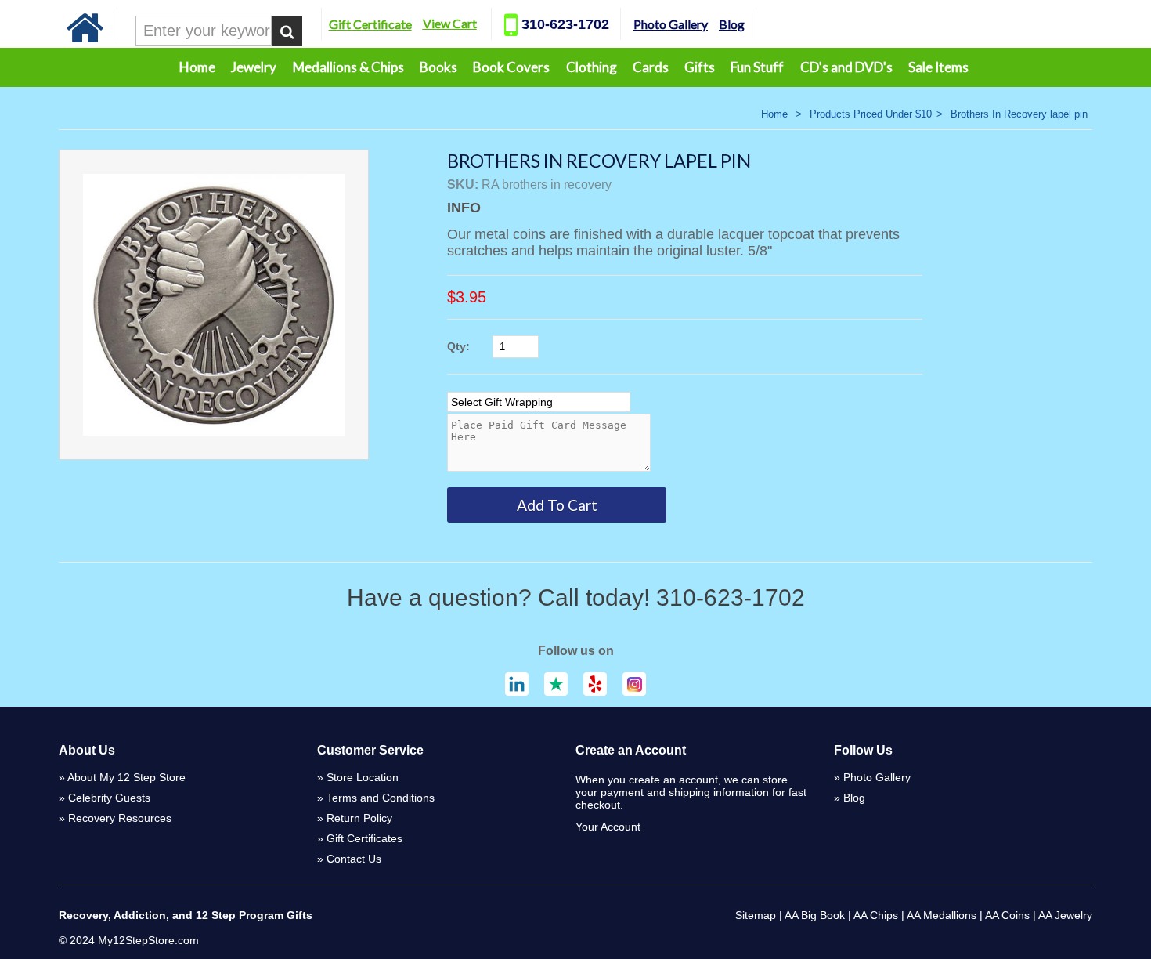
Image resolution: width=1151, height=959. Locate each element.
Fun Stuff (757, 67)
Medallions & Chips (348, 67)
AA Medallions (941, 915)
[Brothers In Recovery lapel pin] (214, 305)
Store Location (363, 777)
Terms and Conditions (381, 797)
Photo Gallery (670, 23)
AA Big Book (815, 915)
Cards (651, 67)
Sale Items (938, 67)
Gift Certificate (370, 23)
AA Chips (875, 915)
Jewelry (253, 67)
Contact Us (354, 858)
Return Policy (359, 818)
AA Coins (1007, 915)
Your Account (608, 826)
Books (438, 67)
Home (197, 67)
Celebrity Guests (109, 797)
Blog (732, 23)
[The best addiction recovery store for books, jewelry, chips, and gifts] (85, 39)
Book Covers (511, 67)
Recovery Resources (119, 818)
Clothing (591, 67)
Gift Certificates (364, 838)
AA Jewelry (1065, 915)
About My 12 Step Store (126, 777)
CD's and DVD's (846, 67)
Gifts (699, 67)
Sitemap (755, 915)
